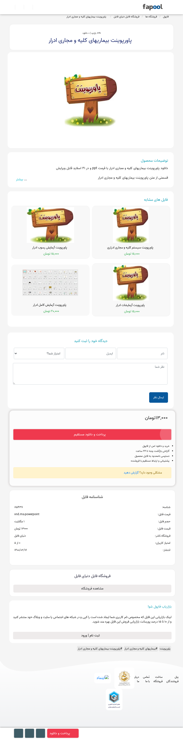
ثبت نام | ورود (91, 635)
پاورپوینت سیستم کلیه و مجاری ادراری (131, 247)
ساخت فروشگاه (158, 679)
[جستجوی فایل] (35, 7)
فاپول (166, 17)
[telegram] (104, 725)
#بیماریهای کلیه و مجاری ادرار (140, 648)
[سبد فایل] (11, 7)
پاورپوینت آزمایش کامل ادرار (50, 305)
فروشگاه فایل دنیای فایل (126, 17)
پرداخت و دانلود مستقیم (90, 434)
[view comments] (98, 557)
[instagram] (113, 725)
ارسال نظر (158, 397)
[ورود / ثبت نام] (17, 7)
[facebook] (95, 725)
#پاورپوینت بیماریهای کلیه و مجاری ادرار (100, 648)
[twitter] (122, 725)
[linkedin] (131, 725)
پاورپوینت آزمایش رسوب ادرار (50, 247)
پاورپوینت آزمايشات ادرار (131, 305)
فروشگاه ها (151, 17)
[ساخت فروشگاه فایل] (26, 7)
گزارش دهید (131, 472)
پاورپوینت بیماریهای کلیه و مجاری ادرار (87, 17)
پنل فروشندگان (172, 679)
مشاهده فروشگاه (92, 588)
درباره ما (136, 679)
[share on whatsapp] (92, 557)
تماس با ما (146, 679)
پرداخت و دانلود (60, 733)
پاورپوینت (165, 648)
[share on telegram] (86, 557)
